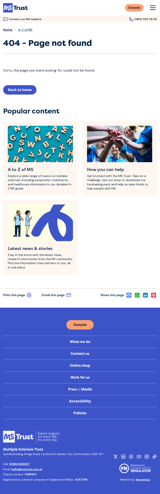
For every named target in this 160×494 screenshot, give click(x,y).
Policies (80, 413)
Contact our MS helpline (25, 19)
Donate (134, 8)
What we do (80, 341)
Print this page (14, 295)
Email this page (53, 295)
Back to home (20, 90)
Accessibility (80, 401)
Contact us (80, 353)
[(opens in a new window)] (135, 468)
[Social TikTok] (154, 456)
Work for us (80, 377)
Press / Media (80, 389)
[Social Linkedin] (123, 456)
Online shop (80, 365)
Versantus (143, 479)
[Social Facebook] (131, 456)
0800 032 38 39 (145, 19)
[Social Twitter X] (115, 456)
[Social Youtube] (139, 456)
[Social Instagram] (146, 456)
